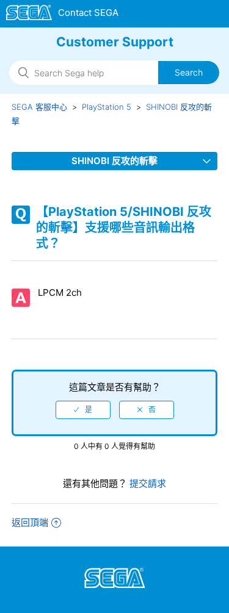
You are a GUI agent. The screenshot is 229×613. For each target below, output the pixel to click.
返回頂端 (30, 522)
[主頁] (62, 14)
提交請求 (146, 483)
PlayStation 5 (106, 107)
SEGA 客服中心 (39, 107)
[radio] (83, 410)
